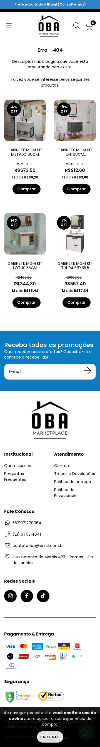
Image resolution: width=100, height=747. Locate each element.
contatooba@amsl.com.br (38, 545)
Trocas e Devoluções (74, 473)
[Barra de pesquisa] (76, 26)
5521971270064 (26, 523)
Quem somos (17, 465)
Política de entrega (72, 481)
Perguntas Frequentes (15, 476)
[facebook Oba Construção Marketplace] (27, 596)
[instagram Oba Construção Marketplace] (10, 596)
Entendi (50, 737)
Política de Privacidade (65, 492)
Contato (62, 465)
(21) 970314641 (26, 534)
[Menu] (9, 26)
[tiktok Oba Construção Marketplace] (43, 596)
